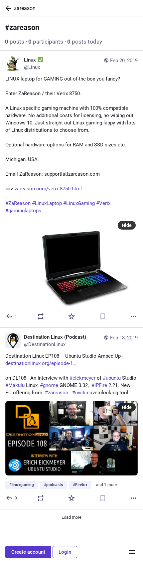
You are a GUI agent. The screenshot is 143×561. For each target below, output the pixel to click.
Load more (71, 517)
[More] (134, 316)
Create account (28, 552)
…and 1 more (105, 484)
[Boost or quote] (41, 316)
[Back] (7, 8)
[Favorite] (71, 316)
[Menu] (132, 552)
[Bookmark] (103, 316)
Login (65, 552)
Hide (127, 225)
